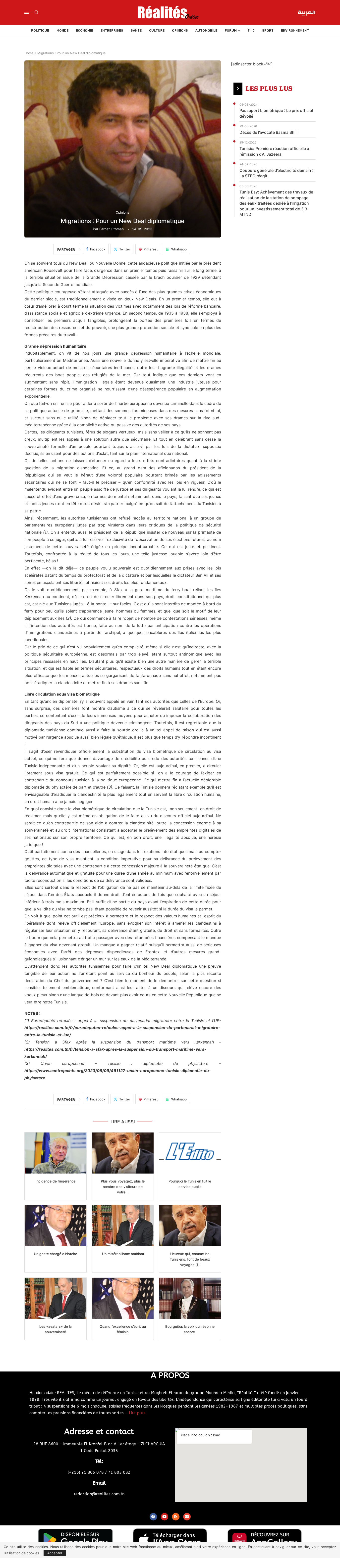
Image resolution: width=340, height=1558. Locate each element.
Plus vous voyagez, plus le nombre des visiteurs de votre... (123, 1186)
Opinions (180, 30)
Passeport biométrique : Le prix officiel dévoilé (276, 113)
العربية (306, 12)
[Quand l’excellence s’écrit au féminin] (123, 1298)
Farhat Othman (111, 229)
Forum (231, 30)
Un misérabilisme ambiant (122, 1254)
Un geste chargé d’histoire (55, 1254)
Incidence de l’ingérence (55, 1181)
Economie (84, 30)
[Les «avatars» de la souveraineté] (55, 1298)
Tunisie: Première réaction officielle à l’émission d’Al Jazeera (274, 151)
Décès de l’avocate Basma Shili (268, 132)
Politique (40, 30)
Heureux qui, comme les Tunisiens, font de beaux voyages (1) (190, 1259)
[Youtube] (164, 1516)
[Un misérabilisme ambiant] (123, 1225)
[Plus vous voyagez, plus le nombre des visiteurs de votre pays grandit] (123, 1153)
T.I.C (251, 30)
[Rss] (175, 1516)
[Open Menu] (26, 12)
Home (29, 53)
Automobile (206, 30)
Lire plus (137, 1413)
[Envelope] (187, 1516)
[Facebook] (153, 1516)
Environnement (295, 30)
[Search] (36, 12)
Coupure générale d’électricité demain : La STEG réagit (276, 173)
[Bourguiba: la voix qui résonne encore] (190, 1298)
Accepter (54, 1553)
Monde (62, 30)
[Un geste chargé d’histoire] (55, 1225)
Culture (157, 30)
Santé (136, 30)
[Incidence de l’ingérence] (55, 1153)
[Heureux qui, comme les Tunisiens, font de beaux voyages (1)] (190, 1225)
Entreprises (112, 30)
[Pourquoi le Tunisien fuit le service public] (190, 1153)
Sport (268, 30)
